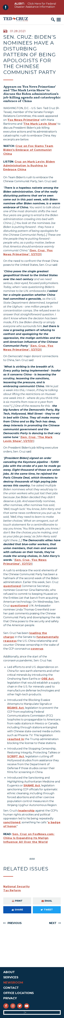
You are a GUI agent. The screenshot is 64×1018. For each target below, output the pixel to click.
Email (48, 900)
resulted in (15, 739)
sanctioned (12, 822)
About (9, 972)
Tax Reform (12, 890)
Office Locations (18, 993)
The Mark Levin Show (39, 123)
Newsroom (13, 982)
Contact (11, 988)
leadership (26, 810)
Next (52, 923)
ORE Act (47, 678)
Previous (15, 923)
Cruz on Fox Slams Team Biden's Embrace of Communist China (28, 149)
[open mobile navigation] (59, 19)
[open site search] (53, 19)
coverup (37, 648)
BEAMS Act (15, 707)
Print (18, 900)
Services (10, 977)
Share (19, 909)
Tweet (48, 909)
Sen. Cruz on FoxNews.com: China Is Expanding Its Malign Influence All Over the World (28, 838)
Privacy (10, 998)
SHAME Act (31, 785)
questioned (12, 586)
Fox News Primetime (23, 119)
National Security (16, 886)
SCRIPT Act (15, 756)
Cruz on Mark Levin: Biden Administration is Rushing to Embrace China (29, 165)
